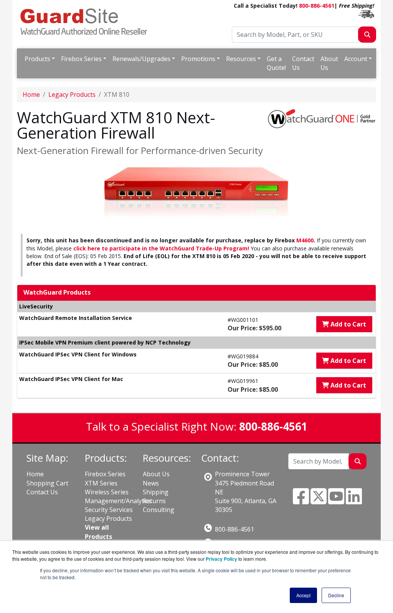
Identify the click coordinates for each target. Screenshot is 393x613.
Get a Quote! (276, 63)
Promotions (198, 59)
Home (31, 94)
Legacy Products (72, 94)
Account (355, 59)
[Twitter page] (318, 501)
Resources (241, 59)
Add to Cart (347, 324)
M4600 (305, 240)
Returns (154, 501)
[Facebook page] (301, 501)
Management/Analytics (118, 501)
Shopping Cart (47, 483)
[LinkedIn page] (354, 501)
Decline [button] (336, 595)
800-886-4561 (316, 5)
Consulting (158, 509)
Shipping (155, 492)
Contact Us (303, 63)
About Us (329, 63)
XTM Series (101, 483)
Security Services (109, 509)
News (151, 483)
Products (37, 59)
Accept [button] (303, 595)
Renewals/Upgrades (141, 59)
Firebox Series (81, 59)
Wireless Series (107, 492)
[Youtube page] (336, 501)
